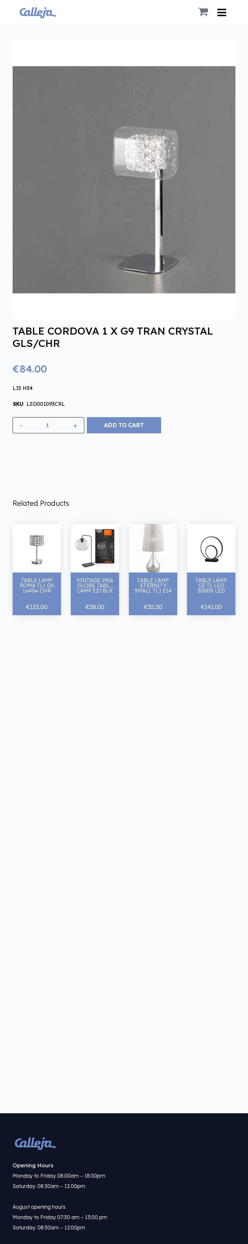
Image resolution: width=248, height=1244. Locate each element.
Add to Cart (124, 424)
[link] (124, 1143)
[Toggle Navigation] (221, 12)
